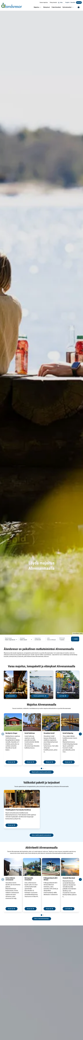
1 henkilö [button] (61, 640)
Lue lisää (67, 908)
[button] (41, 768)
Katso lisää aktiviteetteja (41, 918)
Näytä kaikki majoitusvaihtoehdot (41, 772)
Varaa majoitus (44, 2)
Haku (76, 639)
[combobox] (11, 639)
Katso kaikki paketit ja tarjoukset (41, 835)
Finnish (79, 2)
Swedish (72, 2)
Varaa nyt (11, 762)
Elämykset (46, 7)
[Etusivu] (11, 5)
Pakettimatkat (56, 7)
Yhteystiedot (53, 2)
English (67, 2)
